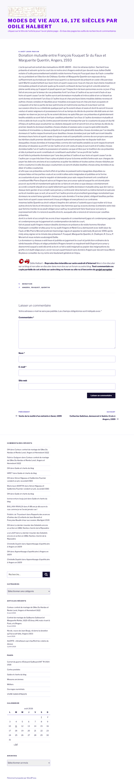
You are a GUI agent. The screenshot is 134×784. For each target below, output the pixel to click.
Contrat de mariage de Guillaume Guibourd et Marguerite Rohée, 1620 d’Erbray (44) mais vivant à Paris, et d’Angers (28, 620)
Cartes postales (13, 669)
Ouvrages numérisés (15, 689)
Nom (22, 353)
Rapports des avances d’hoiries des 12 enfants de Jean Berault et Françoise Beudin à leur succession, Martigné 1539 (28, 517)
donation (27, 284)
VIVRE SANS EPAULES (17, 694)
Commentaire (26, 317)
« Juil (16, 744)
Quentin (45, 287)
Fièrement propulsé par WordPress (21, 778)
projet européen (104, 269)
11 (16, 726)
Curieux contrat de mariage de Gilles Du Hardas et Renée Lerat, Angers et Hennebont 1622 (28, 460)
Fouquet (35, 287)
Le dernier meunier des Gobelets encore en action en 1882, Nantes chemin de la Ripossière (27, 536)
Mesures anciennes (15, 679)
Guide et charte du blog (24, 468)
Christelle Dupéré (14, 559)
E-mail (22, 367)
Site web (23, 380)
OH (37, 52)
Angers (26, 287)
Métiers (10, 684)
